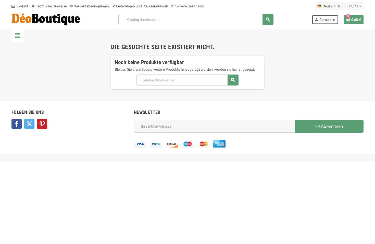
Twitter (29, 124)
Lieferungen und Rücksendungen (140, 6)
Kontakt (21, 6)
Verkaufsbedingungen (89, 6)
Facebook (16, 124)
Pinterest (42, 124)
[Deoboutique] (45, 19)
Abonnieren (331, 126)
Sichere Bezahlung (187, 6)
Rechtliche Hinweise (49, 6)
